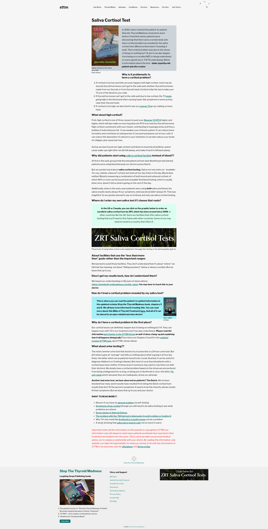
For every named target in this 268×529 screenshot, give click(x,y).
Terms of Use (143, 446)
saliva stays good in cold (128, 423)
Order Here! (65, 521)
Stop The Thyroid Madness (136, 527)
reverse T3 (144, 106)
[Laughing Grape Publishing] (77, 504)
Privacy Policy (115, 494)
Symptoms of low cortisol (108, 406)
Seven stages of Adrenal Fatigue (111, 412)
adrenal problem (126, 402)
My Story (113, 477)
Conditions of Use (117, 484)
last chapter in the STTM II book (119, 334)
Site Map (165, 7)
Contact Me (114, 498)
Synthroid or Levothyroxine (132, 419)
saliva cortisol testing (139, 155)
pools (168, 96)
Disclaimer (127, 446)
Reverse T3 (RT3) (152, 120)
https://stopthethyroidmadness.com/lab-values (115, 284)
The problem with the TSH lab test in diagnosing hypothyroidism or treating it (133, 416)
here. (143, 311)
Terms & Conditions (117, 491)
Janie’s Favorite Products (119, 480)
